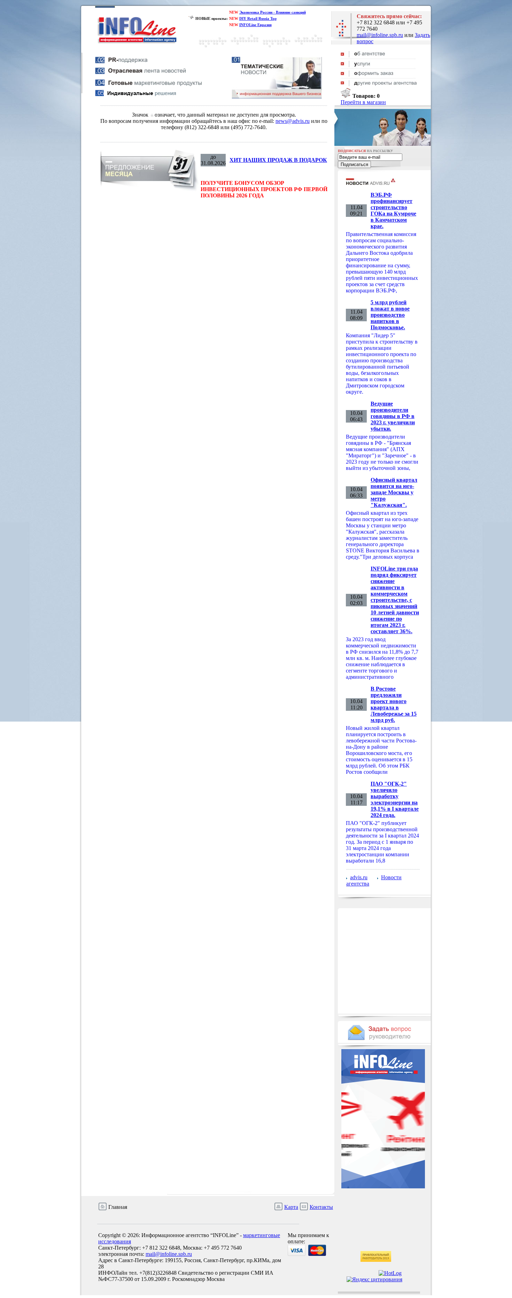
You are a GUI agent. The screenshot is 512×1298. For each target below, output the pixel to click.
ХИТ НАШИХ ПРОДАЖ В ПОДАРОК (278, 160)
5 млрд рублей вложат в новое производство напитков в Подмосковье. (390, 314)
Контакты (321, 1207)
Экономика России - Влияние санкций (272, 12)
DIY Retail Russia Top (258, 18)
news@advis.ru (293, 121)
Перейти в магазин (363, 102)
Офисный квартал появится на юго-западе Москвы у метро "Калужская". (394, 492)
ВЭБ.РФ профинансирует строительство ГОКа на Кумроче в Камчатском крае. (393, 210)
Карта (291, 1207)
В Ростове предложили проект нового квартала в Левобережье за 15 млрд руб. (394, 704)
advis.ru (358, 877)
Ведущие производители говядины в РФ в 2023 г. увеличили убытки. (393, 416)
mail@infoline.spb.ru (380, 35)
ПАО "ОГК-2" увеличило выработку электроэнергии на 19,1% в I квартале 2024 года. (395, 799)
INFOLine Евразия (255, 25)
